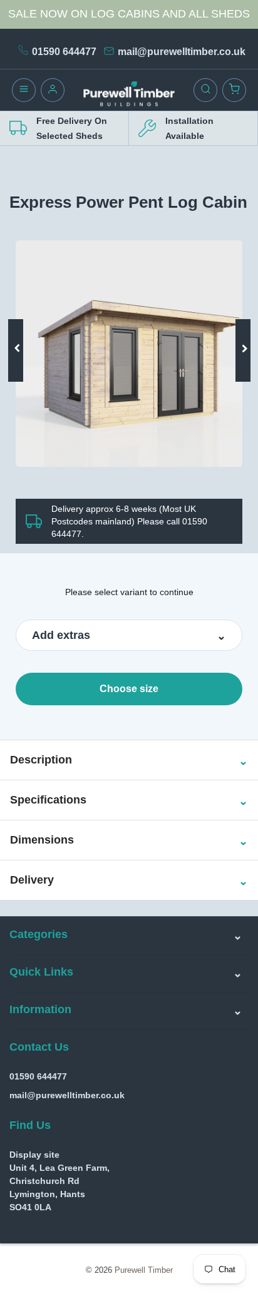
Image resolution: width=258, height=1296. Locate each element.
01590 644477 (64, 51)
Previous (20, 331)
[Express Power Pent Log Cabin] (129, 353)
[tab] (129, 760)
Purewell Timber (144, 1270)
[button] (41, 760)
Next (237, 331)
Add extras (61, 635)
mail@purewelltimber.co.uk (181, 51)
